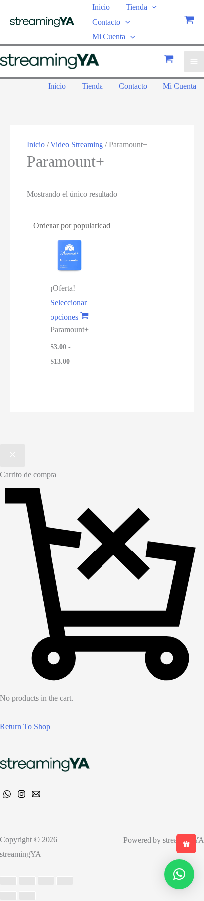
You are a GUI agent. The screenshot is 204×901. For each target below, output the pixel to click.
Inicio (101, 7)
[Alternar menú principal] (194, 61)
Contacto (106, 22)
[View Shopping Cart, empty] (189, 22)
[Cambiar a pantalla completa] (27, 880)
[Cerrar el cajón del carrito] (12, 455)
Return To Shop (25, 726)
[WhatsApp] (7, 794)
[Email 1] (36, 794)
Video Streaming (77, 144)
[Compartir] (46, 880)
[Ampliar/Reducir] (8, 880)
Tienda (136, 7)
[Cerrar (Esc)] (64, 880)
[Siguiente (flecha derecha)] (27, 895)
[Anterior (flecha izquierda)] (8, 895)
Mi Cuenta (108, 36)
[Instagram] (21, 794)
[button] (152, 7)
